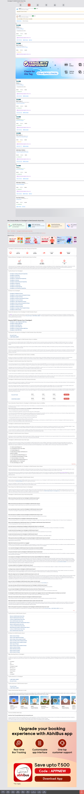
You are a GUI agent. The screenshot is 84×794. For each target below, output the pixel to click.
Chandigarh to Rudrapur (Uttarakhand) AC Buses (19, 298)
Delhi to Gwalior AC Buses (15, 650)
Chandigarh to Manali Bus (15, 275)
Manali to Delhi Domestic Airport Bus (17, 617)
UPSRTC (74, 705)
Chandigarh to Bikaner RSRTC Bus (16, 323)
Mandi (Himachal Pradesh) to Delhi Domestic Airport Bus (20, 622)
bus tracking (44, 582)
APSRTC (12, 705)
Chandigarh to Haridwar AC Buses (16, 304)
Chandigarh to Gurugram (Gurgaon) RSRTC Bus (19, 328)
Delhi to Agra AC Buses (14, 643)
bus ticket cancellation (62, 561)
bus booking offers (63, 472)
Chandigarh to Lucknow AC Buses (16, 299)
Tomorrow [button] (22, 2)
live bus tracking (19, 481)
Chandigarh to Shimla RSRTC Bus (16, 326)
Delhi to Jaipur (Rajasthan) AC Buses (17, 637)
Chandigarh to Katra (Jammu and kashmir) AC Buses (20, 303)
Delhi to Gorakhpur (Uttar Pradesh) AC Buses (18, 640)
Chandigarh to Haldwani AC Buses (16, 306)
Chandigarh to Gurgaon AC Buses (16, 296)
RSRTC (11, 314)
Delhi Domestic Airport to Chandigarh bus (52, 490)
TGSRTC (22, 706)
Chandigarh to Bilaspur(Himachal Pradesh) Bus (18, 273)
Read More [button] (43, 233)
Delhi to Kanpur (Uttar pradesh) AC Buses (18, 639)
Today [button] (18, 2)
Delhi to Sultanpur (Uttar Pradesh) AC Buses (18, 642)
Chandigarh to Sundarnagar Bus (16, 286)
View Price (66, 394)
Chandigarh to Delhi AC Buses (15, 309)
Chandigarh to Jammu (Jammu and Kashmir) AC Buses (20, 295)
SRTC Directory (43, 694)
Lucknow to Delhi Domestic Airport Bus (17, 619)
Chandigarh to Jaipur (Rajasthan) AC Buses (18, 301)
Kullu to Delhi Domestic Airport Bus (16, 630)
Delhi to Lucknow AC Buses (15, 647)
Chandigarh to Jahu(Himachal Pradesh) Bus (18, 278)
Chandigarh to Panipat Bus (15, 283)
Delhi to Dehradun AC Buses (15, 648)
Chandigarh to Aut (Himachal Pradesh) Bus (18, 288)
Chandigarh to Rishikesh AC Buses (16, 293)
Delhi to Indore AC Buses (14, 635)
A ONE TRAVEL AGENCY (36, 315)
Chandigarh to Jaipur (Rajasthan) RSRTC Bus (18, 321)
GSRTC (53, 706)
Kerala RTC (43, 706)
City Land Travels (28, 315)
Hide (74, 610)
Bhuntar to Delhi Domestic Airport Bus (17, 616)
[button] (20, 5)
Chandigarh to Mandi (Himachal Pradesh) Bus (18, 281)
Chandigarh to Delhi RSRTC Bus (16, 325)
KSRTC (32, 706)
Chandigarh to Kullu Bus (14, 280)
